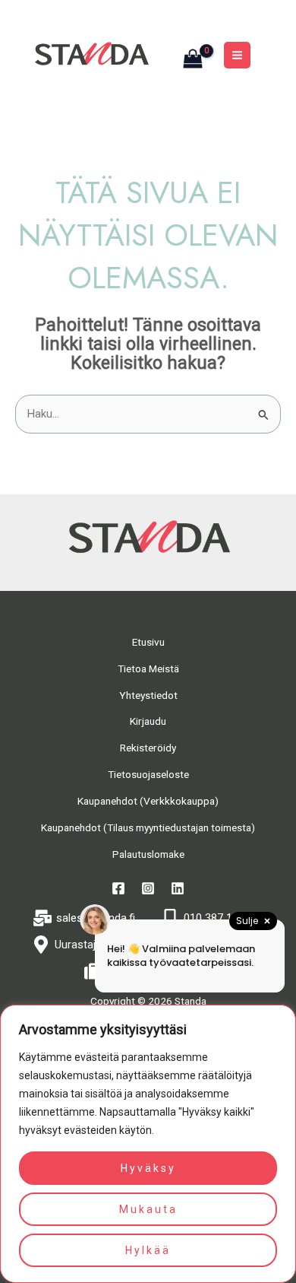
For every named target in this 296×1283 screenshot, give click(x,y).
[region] (148, 1144)
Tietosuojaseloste (148, 774)
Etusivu (148, 642)
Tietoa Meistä (148, 668)
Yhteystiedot (148, 695)
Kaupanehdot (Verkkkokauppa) (148, 801)
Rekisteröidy (148, 748)
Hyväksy (148, 1168)
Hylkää (148, 1250)
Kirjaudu (148, 721)
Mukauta (148, 1209)
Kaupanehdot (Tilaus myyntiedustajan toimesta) (148, 827)
